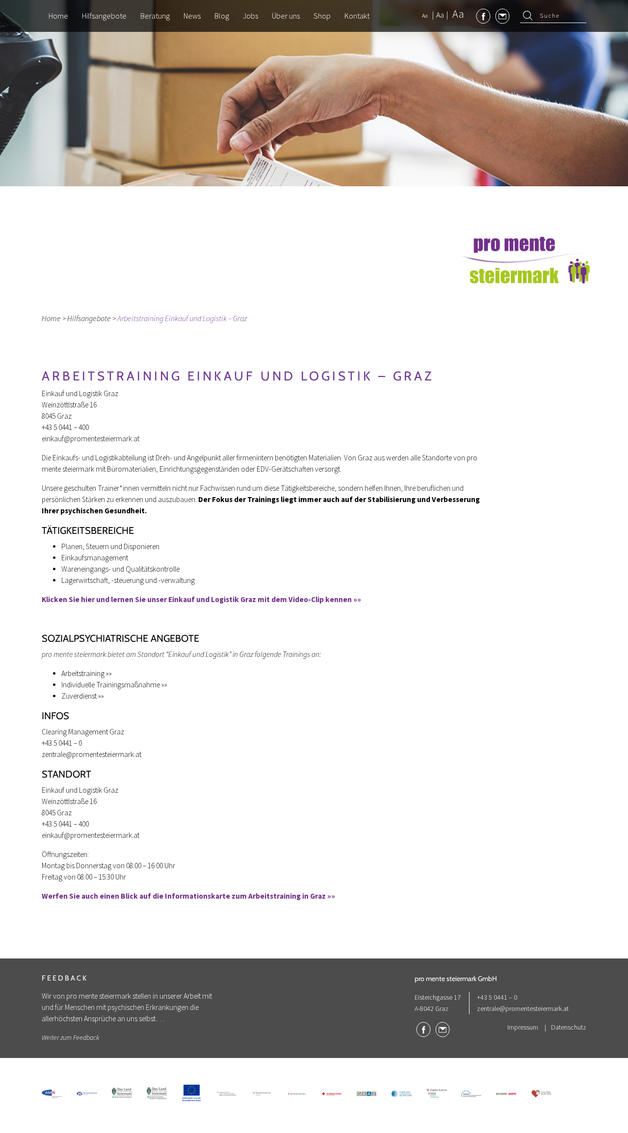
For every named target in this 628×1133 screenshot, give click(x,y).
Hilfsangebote (89, 318)
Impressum (522, 1027)
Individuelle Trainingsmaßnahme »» (114, 684)
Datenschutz (568, 1027)
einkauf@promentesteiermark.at (90, 438)
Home (51, 318)
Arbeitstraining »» (86, 673)
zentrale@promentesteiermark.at (91, 754)
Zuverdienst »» (82, 696)
